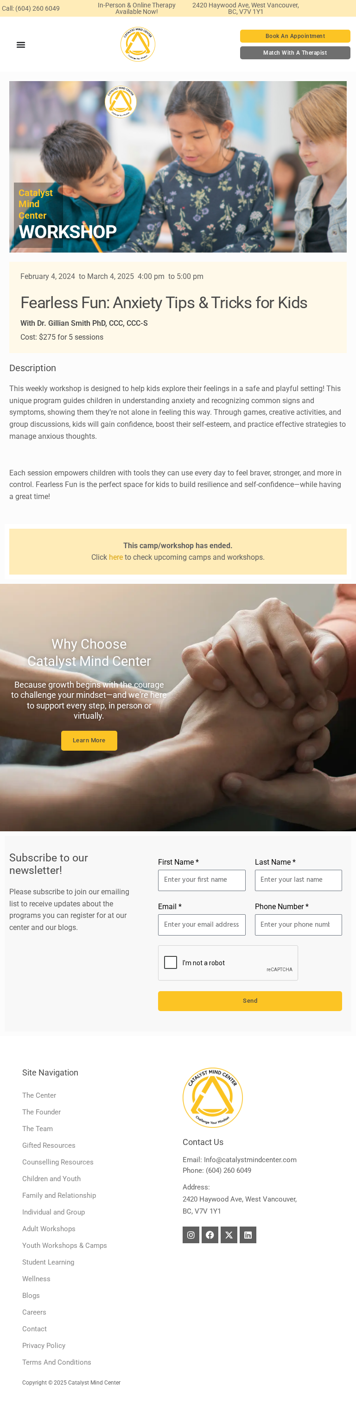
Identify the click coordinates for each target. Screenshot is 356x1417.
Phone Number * (282, 906)
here (116, 557)
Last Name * (275, 862)
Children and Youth (51, 1179)
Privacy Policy (43, 1345)
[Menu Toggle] (21, 44)
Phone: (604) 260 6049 (217, 1170)
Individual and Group (53, 1212)
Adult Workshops (49, 1229)
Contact (34, 1329)
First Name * (178, 862)
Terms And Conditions (56, 1362)
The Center (39, 1095)
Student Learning (48, 1262)
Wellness (36, 1279)
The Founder (41, 1112)
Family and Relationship (59, 1195)
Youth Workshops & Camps (64, 1245)
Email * (170, 906)
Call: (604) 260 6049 (31, 8)
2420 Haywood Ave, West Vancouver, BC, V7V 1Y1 (245, 8)
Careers (34, 1312)
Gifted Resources (49, 1145)
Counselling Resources (58, 1162)
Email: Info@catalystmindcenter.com (240, 1160)
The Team (37, 1129)
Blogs (31, 1295)
